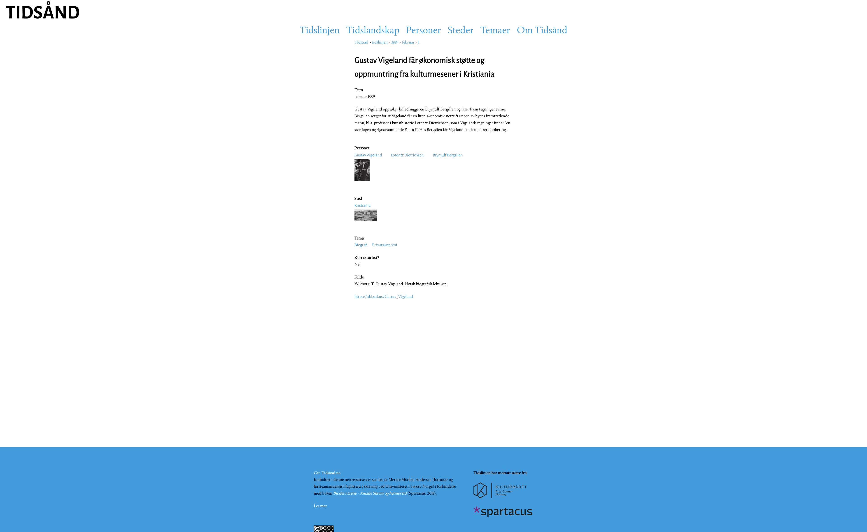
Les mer (320, 506)
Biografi (361, 245)
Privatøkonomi (384, 245)
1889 (395, 42)
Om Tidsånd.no (327, 473)
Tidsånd (361, 42)
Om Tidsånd (542, 31)
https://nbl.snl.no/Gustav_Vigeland (383, 297)
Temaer (495, 31)
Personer (423, 31)
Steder (461, 31)
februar (408, 42)
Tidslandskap (372, 31)
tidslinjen (380, 42)
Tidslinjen (320, 31)
